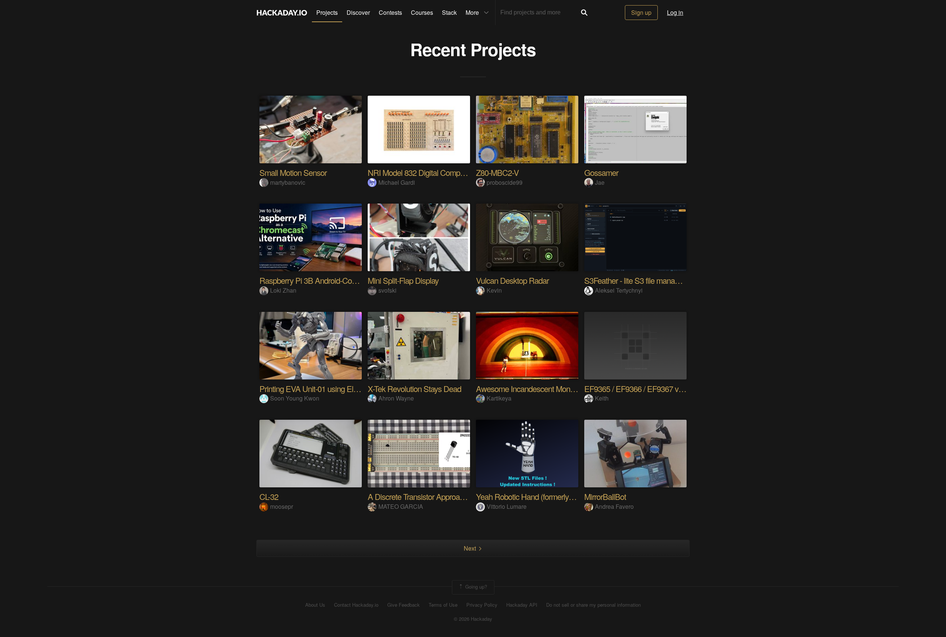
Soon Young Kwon (294, 398)
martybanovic (287, 182)
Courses (422, 12)
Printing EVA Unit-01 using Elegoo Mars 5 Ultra (335, 388)
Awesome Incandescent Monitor (528, 388)
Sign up (641, 12)
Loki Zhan (283, 290)
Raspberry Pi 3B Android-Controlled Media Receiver (343, 280)
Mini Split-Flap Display (403, 280)
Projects (327, 12)
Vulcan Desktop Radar (512, 280)
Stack (449, 12)
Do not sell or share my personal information (593, 605)
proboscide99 (505, 182)
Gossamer (601, 172)
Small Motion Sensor (293, 172)
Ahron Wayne (396, 398)
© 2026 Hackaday (473, 619)
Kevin (494, 290)
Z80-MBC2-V (497, 172)
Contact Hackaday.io (356, 605)
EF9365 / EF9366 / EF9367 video (638, 388)
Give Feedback (403, 605)
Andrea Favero (614, 506)
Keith (602, 398)
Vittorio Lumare (507, 506)
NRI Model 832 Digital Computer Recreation (438, 172)
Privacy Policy (481, 605)
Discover (358, 12)
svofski (387, 290)
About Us (315, 605)
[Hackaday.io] (282, 12)
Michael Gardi (396, 182)
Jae (600, 182)
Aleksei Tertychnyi (619, 290)
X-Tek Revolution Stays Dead (414, 388)
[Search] (584, 12)
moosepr (281, 506)
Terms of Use (443, 605)
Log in (675, 12)
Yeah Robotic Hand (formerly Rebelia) (537, 496)
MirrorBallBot (605, 496)
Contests (390, 12)
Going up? (475, 586)
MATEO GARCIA (400, 506)
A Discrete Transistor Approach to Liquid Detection (448, 496)
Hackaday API (521, 605)
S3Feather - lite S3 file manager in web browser (660, 280)
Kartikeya (499, 398)
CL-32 (268, 496)
